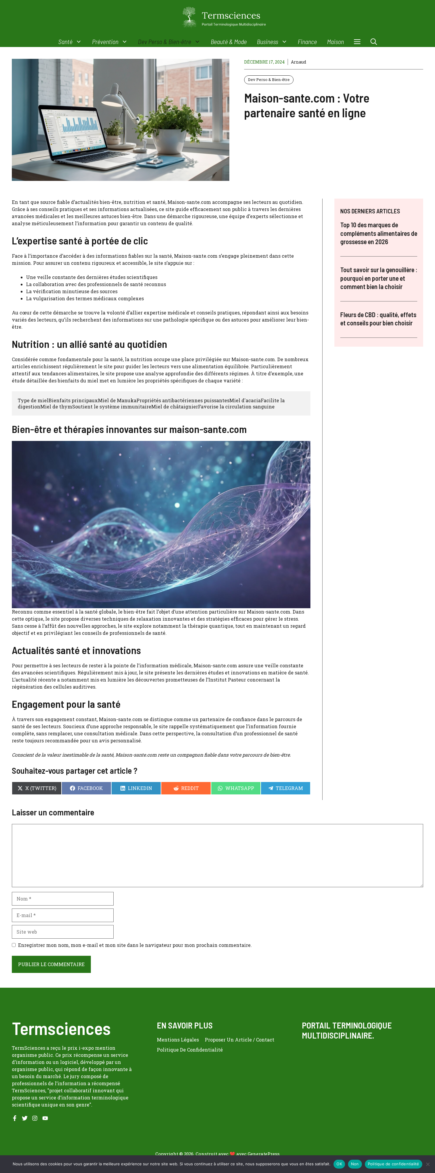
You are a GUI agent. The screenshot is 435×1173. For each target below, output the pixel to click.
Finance (307, 41)
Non (355, 1163)
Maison (335, 41)
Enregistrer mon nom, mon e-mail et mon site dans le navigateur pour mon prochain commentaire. (135, 945)
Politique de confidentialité (393, 1163)
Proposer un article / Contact (239, 1039)
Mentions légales (178, 1039)
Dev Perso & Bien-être (164, 41)
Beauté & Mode (229, 41)
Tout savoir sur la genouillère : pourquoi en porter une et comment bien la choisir (378, 277)
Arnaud (298, 62)
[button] (373, 41)
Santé (65, 41)
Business (267, 41)
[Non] (428, 1164)
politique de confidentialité (190, 1050)
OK (339, 1163)
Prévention (105, 41)
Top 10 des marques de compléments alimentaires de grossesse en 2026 (378, 233)
